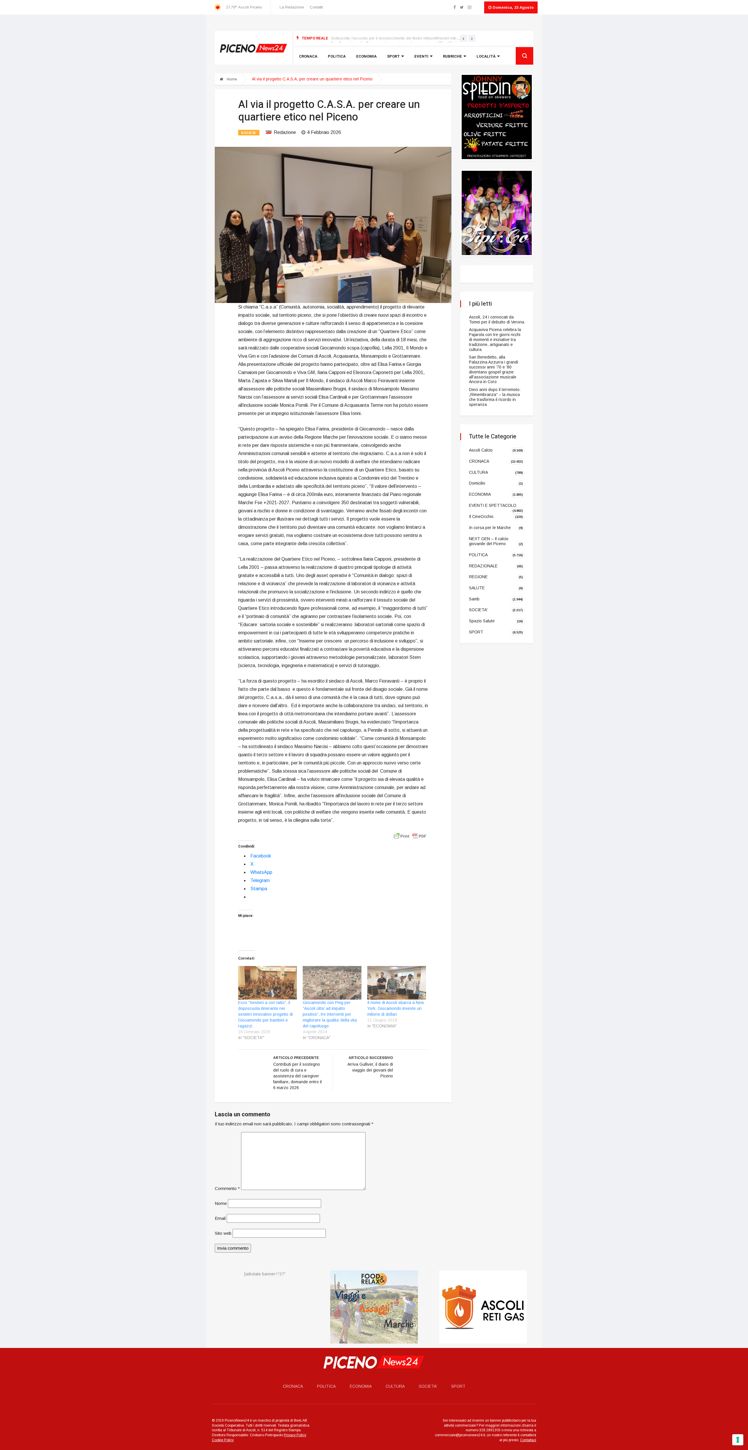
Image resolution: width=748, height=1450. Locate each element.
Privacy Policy (295, 1435)
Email (220, 1218)
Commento (227, 1188)
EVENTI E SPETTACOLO (492, 505)
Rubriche (452, 56)
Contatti (316, 7)
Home (231, 79)
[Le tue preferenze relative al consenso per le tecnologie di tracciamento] (737, 1439)
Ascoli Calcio (481, 450)
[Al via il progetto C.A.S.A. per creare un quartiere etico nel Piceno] (333, 224)
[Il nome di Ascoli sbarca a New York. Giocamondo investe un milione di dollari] (396, 983)
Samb (474, 599)
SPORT (476, 632)
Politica (337, 56)
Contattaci (528, 1440)
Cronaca (308, 56)
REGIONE (478, 576)
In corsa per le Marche (490, 527)
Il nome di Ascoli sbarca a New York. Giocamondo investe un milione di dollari (395, 1008)
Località (486, 56)
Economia (366, 56)
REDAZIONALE (483, 566)
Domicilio (477, 483)
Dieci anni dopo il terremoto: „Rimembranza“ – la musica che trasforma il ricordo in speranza (495, 397)
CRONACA (479, 461)
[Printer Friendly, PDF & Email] (410, 836)
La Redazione (292, 7)
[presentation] (463, 38)
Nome (221, 1203)
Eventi (421, 56)
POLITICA (478, 554)
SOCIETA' (249, 132)
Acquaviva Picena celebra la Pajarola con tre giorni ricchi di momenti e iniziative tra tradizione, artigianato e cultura (495, 339)
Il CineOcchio (481, 516)
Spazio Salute (482, 621)
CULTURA (478, 472)
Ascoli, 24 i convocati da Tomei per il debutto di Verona (496, 319)
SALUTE (477, 587)
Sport (393, 56)
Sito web (223, 1233)
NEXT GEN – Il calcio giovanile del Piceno (488, 541)
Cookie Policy (223, 1440)
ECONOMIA (480, 494)
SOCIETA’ (428, 1386)
